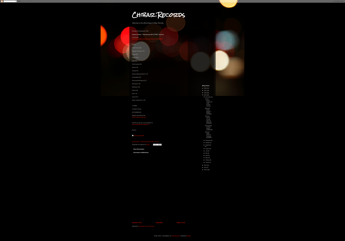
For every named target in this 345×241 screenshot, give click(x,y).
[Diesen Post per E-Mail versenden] (154, 145)
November (208, 140)
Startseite (159, 222)
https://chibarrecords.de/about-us (140, 124)
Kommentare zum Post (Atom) (146, 226)
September (208, 145)
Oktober (207, 142)
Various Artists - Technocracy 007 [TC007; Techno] (145, 141)
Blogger (189, 236)
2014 (205, 165)
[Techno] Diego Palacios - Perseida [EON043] (208, 134)
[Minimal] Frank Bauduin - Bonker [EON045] (208, 111)
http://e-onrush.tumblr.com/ (139, 117)
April (206, 155)
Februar (207, 160)
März (206, 157)
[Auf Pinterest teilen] (161, 145)
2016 (205, 92)
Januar (207, 162)
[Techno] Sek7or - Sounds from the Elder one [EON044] (208, 119)
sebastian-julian (176, 236)
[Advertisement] (158, 208)
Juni (206, 151)
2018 (205, 88)
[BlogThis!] (156, 145)
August (207, 148)
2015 (205, 95)
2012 (205, 169)
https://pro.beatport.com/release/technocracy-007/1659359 (147, 39)
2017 (205, 90)
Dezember (208, 97)
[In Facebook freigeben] (159, 145)
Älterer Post (181, 222)
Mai (206, 153)
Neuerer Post (137, 222)
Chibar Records (158, 14)
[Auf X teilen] (157, 145)
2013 (205, 167)
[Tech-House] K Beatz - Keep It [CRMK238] (208, 127)
